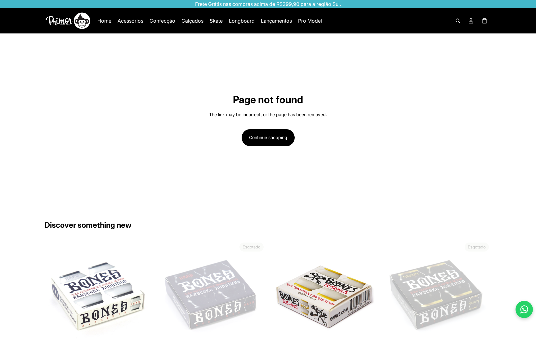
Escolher (149, 339)
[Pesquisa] (458, 21)
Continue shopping (268, 137)
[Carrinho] (484, 21)
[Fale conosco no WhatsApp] (524, 309)
